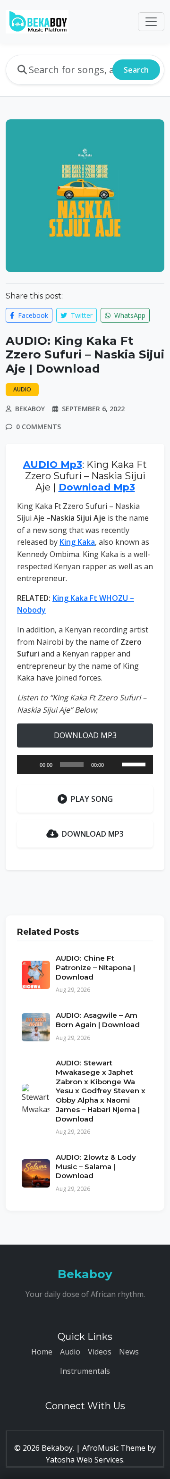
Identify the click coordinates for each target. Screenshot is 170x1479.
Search (136, 70)
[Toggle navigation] (151, 21)
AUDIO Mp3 (52, 464)
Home (41, 1351)
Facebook (32, 315)
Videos (99, 1351)
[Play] (29, 764)
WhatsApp (128, 315)
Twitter (81, 315)
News (129, 1351)
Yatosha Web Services (84, 1459)
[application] (85, 764)
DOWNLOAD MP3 (85, 735)
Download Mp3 (97, 487)
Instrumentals (85, 1371)
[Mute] (114, 764)
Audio (70, 1351)
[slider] (135, 763)
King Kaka (77, 542)
